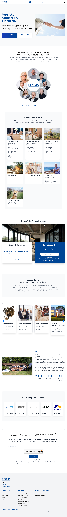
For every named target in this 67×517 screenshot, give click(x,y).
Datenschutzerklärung (40, 495)
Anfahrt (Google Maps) (7, 486)
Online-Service (5, 493)
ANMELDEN (33, 456)
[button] (4, 321)
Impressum (37, 493)
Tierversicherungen (22, 505)
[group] (9, 319)
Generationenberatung (23, 501)
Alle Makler (49, 257)
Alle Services (17, 259)
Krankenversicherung (23, 495)
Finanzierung (21, 499)
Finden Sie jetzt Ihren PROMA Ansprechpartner (33, 105)
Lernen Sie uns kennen (9, 35)
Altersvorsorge (22, 503)
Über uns (4, 499)
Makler (3, 497)
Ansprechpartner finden (25, 35)
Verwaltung (5, 495)
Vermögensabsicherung (23, 497)
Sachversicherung (22, 493)
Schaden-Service (23, 251)
